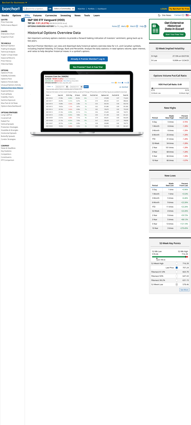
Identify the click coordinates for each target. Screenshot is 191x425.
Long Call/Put (6, 115)
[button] (188, 15)
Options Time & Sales (9, 82)
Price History (6, 61)
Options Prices (7, 72)
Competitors (6, 154)
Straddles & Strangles (9, 130)
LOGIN (164, 8)
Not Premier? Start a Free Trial (87, 67)
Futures (37, 15)
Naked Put (5, 121)
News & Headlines (8, 148)
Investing (66, 15)
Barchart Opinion (8, 45)
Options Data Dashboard (11, 106)
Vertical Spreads (7, 124)
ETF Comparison (7, 160)
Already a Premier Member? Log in (88, 59)
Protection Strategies (9, 127)
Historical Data (7, 64)
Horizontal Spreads (8, 133)
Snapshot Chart (7, 37)
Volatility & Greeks (8, 75)
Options (16, 15)
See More (184, 289)
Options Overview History (12, 88)
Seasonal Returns (8, 58)
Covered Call (6, 118)
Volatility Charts (7, 97)
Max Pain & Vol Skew (9, 103)
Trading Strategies (8, 48)
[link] (143, 26)
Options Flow (6, 78)
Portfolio (91, 9)
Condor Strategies (8, 139)
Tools (87, 15)
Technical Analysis (8, 51)
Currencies (51, 15)
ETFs (27, 15)
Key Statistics (6, 151)
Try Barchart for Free (179, 8)
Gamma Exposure (8, 100)
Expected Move (7, 91)
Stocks (5, 15)
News (78, 15)
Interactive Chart (8, 33)
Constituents (6, 157)
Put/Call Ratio (6, 94)
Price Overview (7, 22)
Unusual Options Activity (11, 85)
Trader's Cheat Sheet (9, 54)
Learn (97, 15)
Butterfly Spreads (8, 136)
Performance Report (9, 25)
